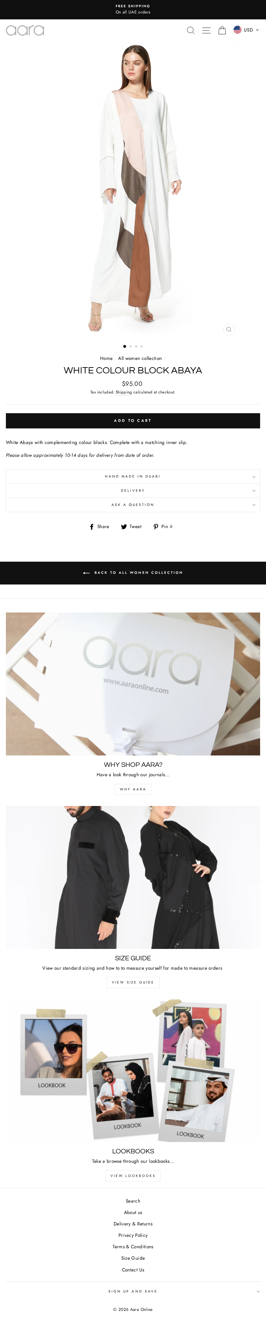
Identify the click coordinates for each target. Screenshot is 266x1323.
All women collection (140, 358)
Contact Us (133, 1269)
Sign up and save (133, 1291)
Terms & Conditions (133, 1246)
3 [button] (137, 347)
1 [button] (125, 346)
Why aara (133, 789)
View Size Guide (133, 982)
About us (133, 1212)
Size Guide (133, 1257)
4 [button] (142, 347)
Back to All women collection (137, 572)
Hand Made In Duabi (133, 476)
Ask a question (133, 504)
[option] (133, 9)
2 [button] (131, 347)
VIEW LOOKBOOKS (133, 1175)
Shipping (124, 392)
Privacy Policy (133, 1235)
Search (133, 1200)
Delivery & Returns (133, 1223)
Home (106, 358)
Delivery (133, 490)
